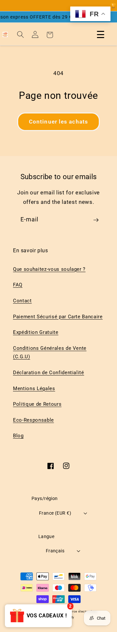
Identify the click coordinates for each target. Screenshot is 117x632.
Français (55, 550)
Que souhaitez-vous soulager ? (49, 269)
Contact (22, 301)
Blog (18, 436)
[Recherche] (20, 34)
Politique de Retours (37, 404)
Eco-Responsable (33, 420)
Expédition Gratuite (35, 332)
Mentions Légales (34, 388)
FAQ (17, 285)
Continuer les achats (58, 122)
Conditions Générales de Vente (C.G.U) (49, 352)
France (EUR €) (55, 513)
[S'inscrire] (96, 222)
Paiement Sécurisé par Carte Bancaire (58, 317)
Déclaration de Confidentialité (48, 372)
